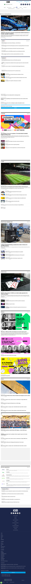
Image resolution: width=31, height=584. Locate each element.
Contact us (2, 544)
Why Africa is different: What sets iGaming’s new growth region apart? (14, 331)
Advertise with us (3, 546)
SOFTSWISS (8, 480)
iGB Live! (2, 551)
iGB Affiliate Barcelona (3, 553)
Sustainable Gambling (3, 97)
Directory (21, 7)
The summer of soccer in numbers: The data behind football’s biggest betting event (13, 66)
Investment (2, 398)
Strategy (6, 200)
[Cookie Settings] (1, 583)
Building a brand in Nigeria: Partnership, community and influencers (14, 141)
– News (5, 43)
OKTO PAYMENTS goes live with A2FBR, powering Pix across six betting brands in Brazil (13, 51)
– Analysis (4, 205)
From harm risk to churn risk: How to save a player (8, 355)
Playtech (7, 469)
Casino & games (15, 515)
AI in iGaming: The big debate (5, 375)
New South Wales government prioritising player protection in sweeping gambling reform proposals (15, 45)
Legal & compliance (4, 59)
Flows (7, 483)
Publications (17, 8)
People (15, 524)
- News (4, 568)
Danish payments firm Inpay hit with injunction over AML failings (10, 403)
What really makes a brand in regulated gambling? (12, 144)
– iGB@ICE (10, 252)
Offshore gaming (3, 31)
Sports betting (7, 73)
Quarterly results (7, 76)
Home (4, 7)
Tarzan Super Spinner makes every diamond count (8, 496)
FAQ (1, 545)
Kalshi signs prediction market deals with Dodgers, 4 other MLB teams (14, 430)
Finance (2, 409)
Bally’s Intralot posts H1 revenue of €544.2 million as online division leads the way (13, 410)
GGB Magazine (3, 558)
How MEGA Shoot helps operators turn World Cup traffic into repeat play (15, 300)
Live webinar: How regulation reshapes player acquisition (13, 80)
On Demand (24, 7)
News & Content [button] (9, 7)
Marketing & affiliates (3, 185)
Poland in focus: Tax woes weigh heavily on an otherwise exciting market (15, 147)
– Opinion (4, 208)
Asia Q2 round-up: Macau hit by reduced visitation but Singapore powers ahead (16, 77)
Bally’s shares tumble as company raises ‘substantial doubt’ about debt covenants (14, 406)
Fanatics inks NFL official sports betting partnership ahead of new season (12, 442)
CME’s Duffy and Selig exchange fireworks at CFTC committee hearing (11, 70)
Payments (2, 402)
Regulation (2, 433)
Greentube (7, 477)
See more (28, 113)
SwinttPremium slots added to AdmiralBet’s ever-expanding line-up (11, 499)
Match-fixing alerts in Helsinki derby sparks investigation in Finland (14, 74)
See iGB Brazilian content (8, 4)
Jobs (22, 8)
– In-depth (10, 78)
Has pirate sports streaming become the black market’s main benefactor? (14, 186)
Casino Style (2, 559)
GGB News (2, 557)
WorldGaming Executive (11, 8)
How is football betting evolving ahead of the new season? (13, 191)
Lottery (15, 521)
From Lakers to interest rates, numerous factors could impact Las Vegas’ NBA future (14, 399)
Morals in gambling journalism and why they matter (12, 201)
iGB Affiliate (2, 552)
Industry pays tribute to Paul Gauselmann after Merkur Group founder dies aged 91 (13, 48)
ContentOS (15, 7)
